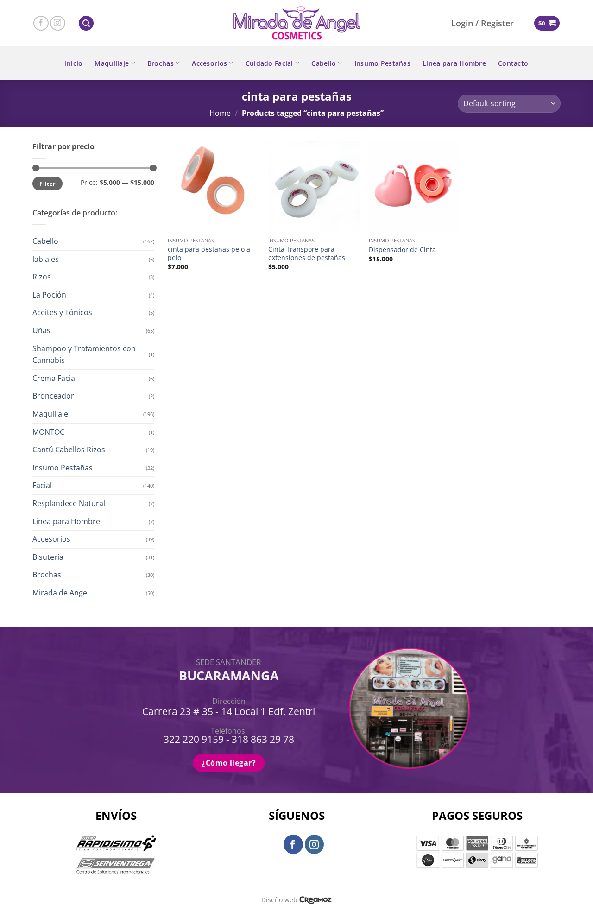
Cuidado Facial (269, 63)
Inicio (74, 63)
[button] (86, 23)
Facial (42, 485)
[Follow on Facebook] (41, 23)
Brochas (160, 63)
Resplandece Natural (68, 503)
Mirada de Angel (60, 593)
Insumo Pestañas (382, 63)
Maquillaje (112, 63)
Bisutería (47, 557)
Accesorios (209, 63)
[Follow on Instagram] (57, 23)
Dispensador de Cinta (402, 250)
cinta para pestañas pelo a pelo (209, 253)
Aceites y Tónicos (62, 312)
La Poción (49, 295)
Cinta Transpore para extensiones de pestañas (306, 253)
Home (220, 113)
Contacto (513, 63)
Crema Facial (54, 378)
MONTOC (48, 432)
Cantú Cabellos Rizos (68, 449)
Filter (47, 183)
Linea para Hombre (454, 63)
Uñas (41, 330)
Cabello (323, 63)
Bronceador (53, 396)
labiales (45, 259)
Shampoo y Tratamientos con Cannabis (84, 354)
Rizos (41, 277)
